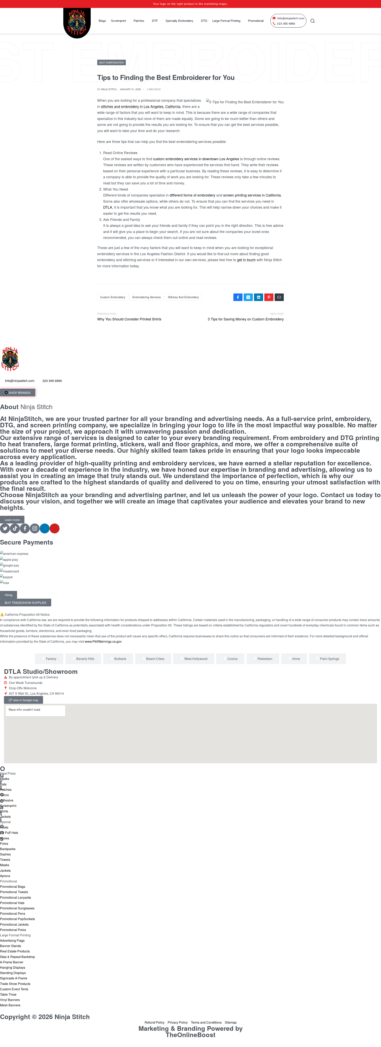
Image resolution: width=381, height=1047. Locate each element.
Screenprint (118, 20)
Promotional (256, 20)
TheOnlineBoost (191, 1034)
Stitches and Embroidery (183, 297)
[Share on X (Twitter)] (248, 297)
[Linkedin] (45, 528)
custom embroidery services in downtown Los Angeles (196, 158)
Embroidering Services (146, 297)
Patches (139, 20)
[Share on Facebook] (237, 297)
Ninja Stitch (109, 89)
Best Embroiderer (111, 62)
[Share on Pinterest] (268, 297)
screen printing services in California (252, 195)
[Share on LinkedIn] (258, 297)
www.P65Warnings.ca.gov (103, 641)
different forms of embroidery (192, 195)
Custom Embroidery (112, 297)
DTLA (107, 207)
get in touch (246, 259)
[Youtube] (55, 528)
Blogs (102, 20)
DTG (204, 20)
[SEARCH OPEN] (312, 21)
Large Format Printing (226, 20)
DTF (155, 20)
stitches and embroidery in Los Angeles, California (140, 106)
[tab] (49, 658)
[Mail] (279, 297)
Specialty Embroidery (179, 20)
